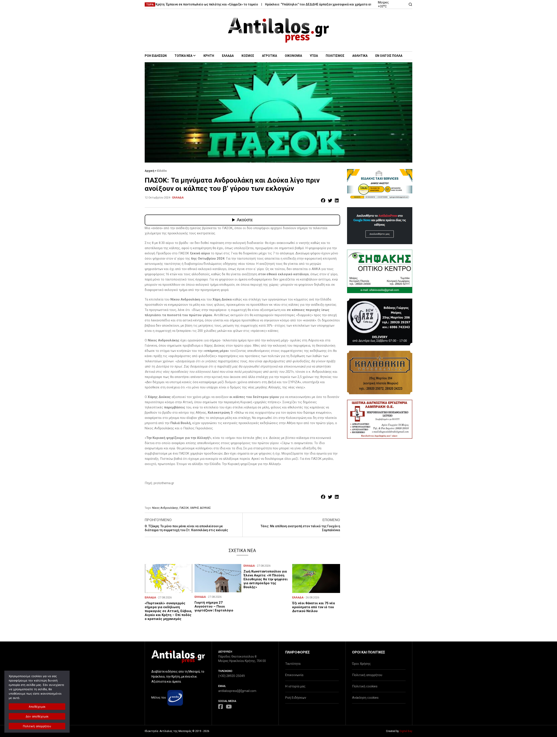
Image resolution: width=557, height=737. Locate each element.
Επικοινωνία (294, 675)
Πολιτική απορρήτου (367, 675)
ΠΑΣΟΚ (184, 507)
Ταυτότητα (292, 664)
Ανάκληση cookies (365, 698)
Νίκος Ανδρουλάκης (165, 507)
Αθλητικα (359, 55)
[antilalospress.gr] (278, 30)
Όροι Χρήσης (361, 664)
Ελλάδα (162, 170)
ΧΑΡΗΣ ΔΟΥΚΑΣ (200, 507)
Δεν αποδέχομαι (37, 716)
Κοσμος (248, 55)
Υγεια (314, 55)
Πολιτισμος (335, 55)
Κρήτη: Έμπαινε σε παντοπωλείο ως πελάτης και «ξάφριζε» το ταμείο (185, 4)
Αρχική (149, 170)
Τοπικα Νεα (183, 55)
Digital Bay (405, 731)
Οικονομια (293, 55)
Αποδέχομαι (37, 706)
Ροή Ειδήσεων (295, 698)
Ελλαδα (228, 55)
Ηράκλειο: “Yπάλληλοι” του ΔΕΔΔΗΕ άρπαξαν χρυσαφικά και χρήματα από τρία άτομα (307, 4)
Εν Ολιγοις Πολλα (388, 55)
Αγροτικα (269, 55)
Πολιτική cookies (364, 686)
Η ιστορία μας (295, 686)
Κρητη (208, 55)
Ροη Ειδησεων (156, 55)
